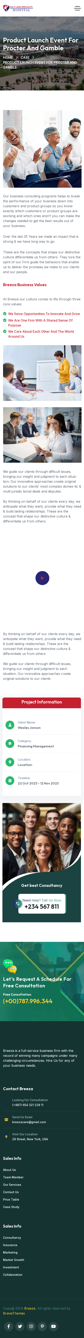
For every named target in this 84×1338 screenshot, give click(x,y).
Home (8, 57)
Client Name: (27, 722)
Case (25, 57)
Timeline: (24, 778)
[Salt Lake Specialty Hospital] (18, 8)
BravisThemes (14, 1313)
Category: (25, 741)
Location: (24, 759)
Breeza (29, 1308)
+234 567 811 (41, 906)
